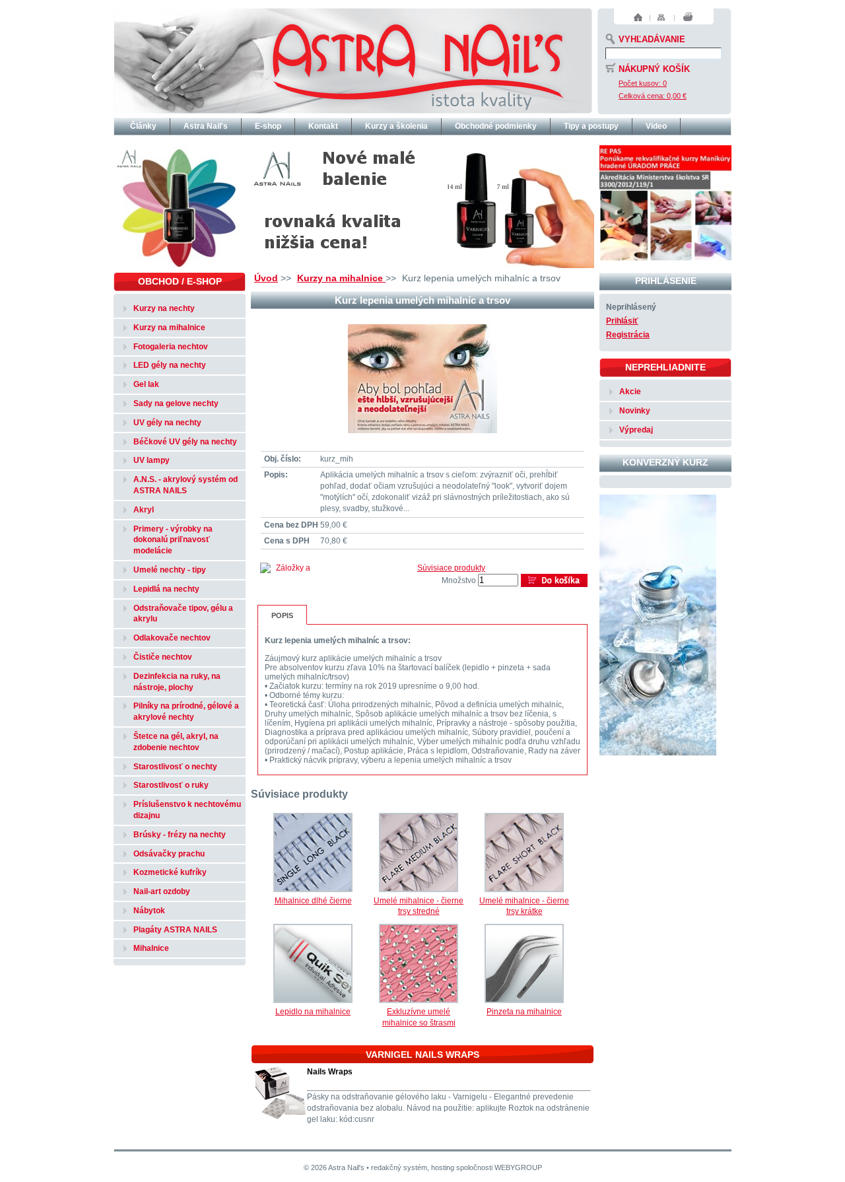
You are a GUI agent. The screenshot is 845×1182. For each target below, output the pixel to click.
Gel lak (146, 384)
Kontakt (323, 126)
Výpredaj (636, 430)
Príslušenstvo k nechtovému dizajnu (187, 810)
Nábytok (149, 910)
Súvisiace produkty (451, 568)
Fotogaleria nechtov (170, 346)
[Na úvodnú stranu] (353, 59)
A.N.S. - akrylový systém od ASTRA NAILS (185, 485)
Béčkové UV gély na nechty (185, 441)
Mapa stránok (661, 17)
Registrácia (628, 334)
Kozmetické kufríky (170, 872)
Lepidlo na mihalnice (313, 1011)
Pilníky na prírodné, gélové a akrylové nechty (186, 711)
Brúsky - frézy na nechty (179, 834)
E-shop (268, 126)
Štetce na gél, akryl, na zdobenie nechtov (176, 742)
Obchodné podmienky (496, 126)
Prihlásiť (622, 321)
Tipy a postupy (591, 126)
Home (638, 17)
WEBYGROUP (518, 1167)
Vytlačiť (688, 17)
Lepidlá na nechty (166, 589)
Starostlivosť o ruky (171, 785)
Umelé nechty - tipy (169, 569)
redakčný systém (399, 1167)
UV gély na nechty (167, 422)
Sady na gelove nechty (176, 403)
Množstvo (459, 580)
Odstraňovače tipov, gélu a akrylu (183, 614)
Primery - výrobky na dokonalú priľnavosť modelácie (173, 540)
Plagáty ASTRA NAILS (175, 929)
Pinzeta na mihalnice (524, 1011)
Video (656, 126)
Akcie (630, 391)
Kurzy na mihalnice (341, 278)
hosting (442, 1167)
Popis (282, 615)
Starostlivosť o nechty (175, 766)
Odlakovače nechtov (172, 638)
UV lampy (151, 460)
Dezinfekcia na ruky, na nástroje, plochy (176, 682)
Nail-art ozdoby (161, 891)
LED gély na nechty (169, 365)
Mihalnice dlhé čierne (313, 900)
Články (143, 126)
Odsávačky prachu (169, 853)
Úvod (266, 278)
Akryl (143, 509)
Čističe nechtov (162, 657)
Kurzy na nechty (164, 308)
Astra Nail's (206, 126)
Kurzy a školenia (396, 126)
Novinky (634, 410)
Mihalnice (151, 948)
